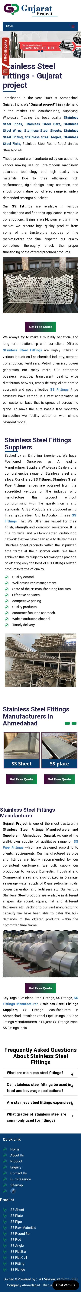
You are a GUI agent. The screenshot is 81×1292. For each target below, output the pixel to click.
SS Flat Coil (18, 1257)
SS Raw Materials (23, 1228)
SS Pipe (16, 1222)
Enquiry (15, 1167)
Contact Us (18, 1173)
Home (15, 1149)
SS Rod (15, 1240)
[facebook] (13, 1193)
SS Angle (17, 1246)
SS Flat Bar (18, 1251)
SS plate (59, 763)
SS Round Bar (20, 1234)
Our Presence (20, 1179)
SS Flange (17, 1269)
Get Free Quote (40, 327)
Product (16, 1161)
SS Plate (16, 1216)
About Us (17, 1155)
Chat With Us (65, 1285)
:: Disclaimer (49, 1285)
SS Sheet (21, 763)
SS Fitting (17, 1263)
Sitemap (16, 1185)
